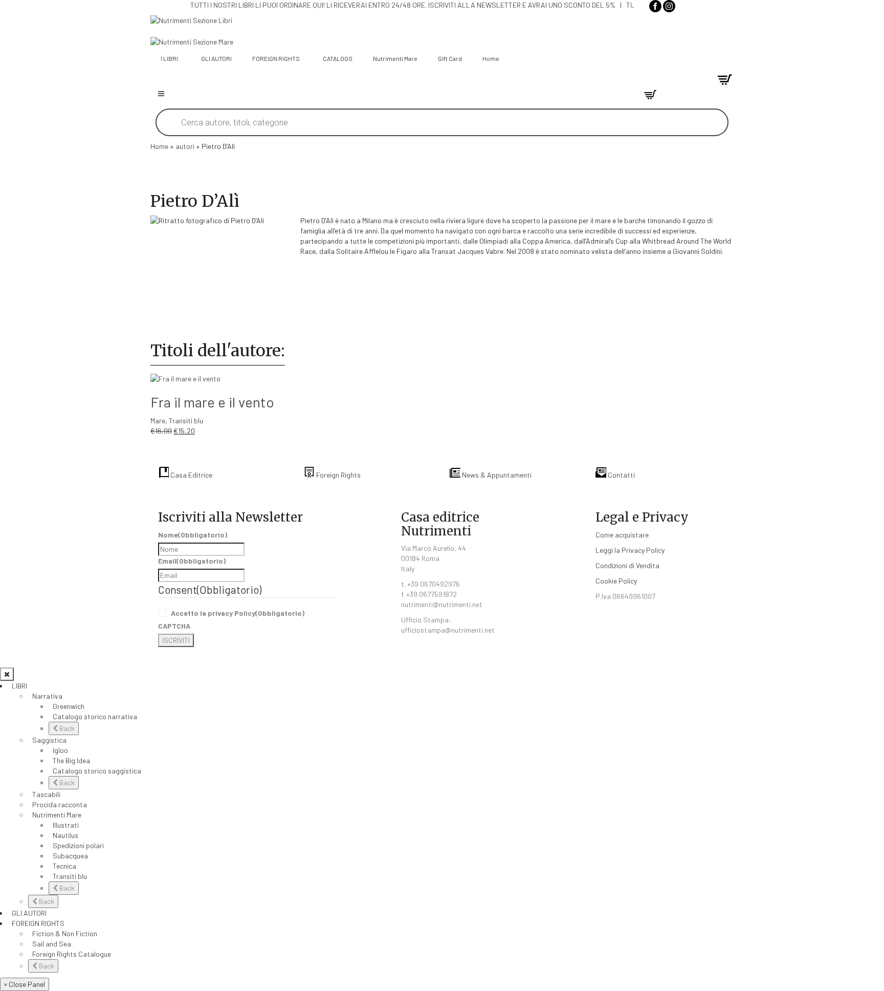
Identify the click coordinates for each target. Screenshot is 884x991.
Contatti (620, 474)
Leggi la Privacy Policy (630, 550)
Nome (192, 534)
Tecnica (64, 865)
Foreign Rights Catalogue (71, 954)
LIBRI (19, 685)
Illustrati (66, 825)
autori (184, 146)
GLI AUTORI (29, 913)
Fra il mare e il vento (212, 402)
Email (192, 560)
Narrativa (47, 696)
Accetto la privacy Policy (237, 613)
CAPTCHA (174, 625)
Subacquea (70, 855)
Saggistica (49, 740)
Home (159, 146)
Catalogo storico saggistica (97, 770)
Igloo (60, 750)
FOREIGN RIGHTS (38, 923)
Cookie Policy (616, 580)
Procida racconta (59, 804)
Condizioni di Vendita (627, 565)
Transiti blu (186, 420)
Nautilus (65, 835)
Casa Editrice (190, 474)
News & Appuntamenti (496, 474)
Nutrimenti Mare (56, 814)
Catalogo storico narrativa (95, 716)
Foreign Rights (338, 474)
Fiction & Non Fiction (64, 933)
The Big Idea (71, 760)
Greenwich (68, 706)
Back (66, 728)
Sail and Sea (51, 943)
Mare (157, 420)
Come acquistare (622, 534)
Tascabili (46, 794)
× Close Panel (24, 984)
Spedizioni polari (78, 845)
